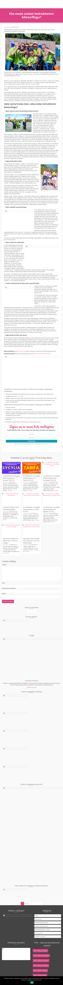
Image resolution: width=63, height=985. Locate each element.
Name (3, 583)
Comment (4, 564)
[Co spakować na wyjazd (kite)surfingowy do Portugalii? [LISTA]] (51, 468)
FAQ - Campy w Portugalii (41, 965)
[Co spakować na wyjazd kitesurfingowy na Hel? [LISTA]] (31, 499)
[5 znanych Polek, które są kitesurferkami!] (11, 499)
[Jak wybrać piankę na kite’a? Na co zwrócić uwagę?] (11, 530)
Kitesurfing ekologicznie (41, 922)
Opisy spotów (39, 933)
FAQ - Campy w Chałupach (41, 955)
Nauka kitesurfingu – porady (42, 929)
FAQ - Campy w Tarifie (40, 975)
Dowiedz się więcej (31, 687)
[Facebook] (28, 611)
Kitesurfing (38, 919)
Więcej (10, 490)
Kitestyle (41, 353)
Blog (36, 915)
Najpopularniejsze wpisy (41, 926)
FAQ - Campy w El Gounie (41, 960)
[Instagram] (31, 611)
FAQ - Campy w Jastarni (40, 950)
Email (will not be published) (9, 588)
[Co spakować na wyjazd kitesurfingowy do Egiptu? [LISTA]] (51, 499)
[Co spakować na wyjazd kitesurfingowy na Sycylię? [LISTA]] (11, 468)
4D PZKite (21, 396)
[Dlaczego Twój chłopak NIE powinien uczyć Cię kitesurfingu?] (31, 530)
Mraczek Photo (21, 351)
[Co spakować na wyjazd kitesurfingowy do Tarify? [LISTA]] (31, 468)
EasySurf (36, 353)
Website (4, 593)
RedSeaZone (47, 353)
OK (32, 982)
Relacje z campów (40, 936)
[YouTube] (34, 611)
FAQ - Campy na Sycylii (40, 970)
